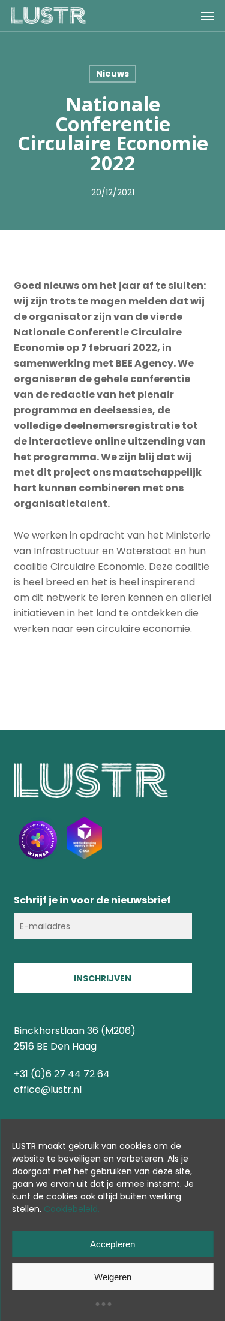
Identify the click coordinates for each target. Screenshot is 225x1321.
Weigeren (112, 1277)
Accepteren (112, 1244)
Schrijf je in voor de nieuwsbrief (92, 900)
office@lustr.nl (48, 1089)
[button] (207, 16)
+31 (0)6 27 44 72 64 (62, 1074)
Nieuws (112, 74)
